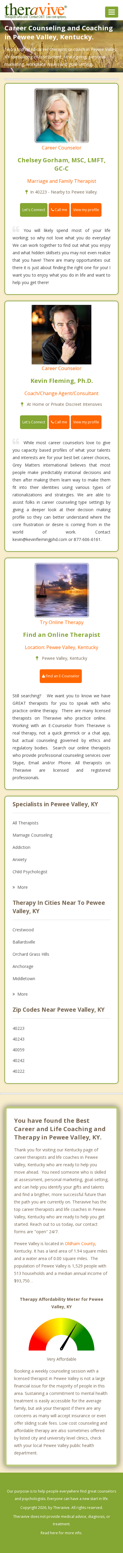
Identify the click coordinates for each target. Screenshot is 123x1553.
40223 (18, 1028)
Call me (60, 209)
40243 (18, 1039)
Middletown (24, 978)
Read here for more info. (61, 1532)
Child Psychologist (30, 871)
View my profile (86, 209)
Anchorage (23, 966)
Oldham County (80, 1243)
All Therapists (26, 823)
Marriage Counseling (32, 835)
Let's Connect (33, 209)
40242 (18, 1060)
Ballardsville (24, 942)
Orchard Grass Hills (31, 954)
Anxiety (20, 859)
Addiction (21, 847)
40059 (18, 1050)
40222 (18, 1071)
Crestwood (23, 930)
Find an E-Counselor (62, 676)
